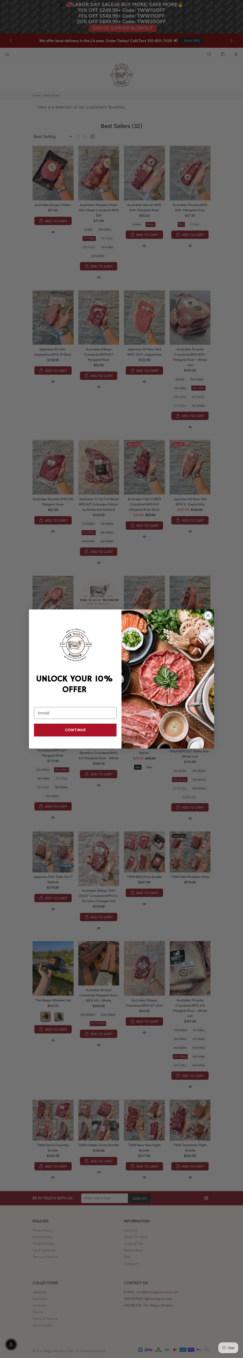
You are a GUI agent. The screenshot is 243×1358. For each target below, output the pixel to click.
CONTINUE (75, 730)
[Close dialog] (208, 615)
